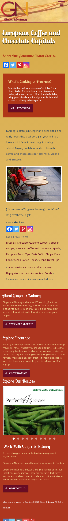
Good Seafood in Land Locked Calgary (29, 267)
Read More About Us (21, 324)
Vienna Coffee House (25, 260)
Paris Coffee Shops (42, 254)
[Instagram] (26, 65)
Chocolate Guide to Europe (32, 242)
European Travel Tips (18, 254)
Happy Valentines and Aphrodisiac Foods (29, 273)
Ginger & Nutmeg (47, 502)
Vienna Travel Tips (49, 260)
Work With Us (17, 488)
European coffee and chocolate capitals (38, 248)
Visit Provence (20, 108)
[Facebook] (6, 65)
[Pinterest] (20, 65)
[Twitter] (13, 65)
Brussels (11, 242)
